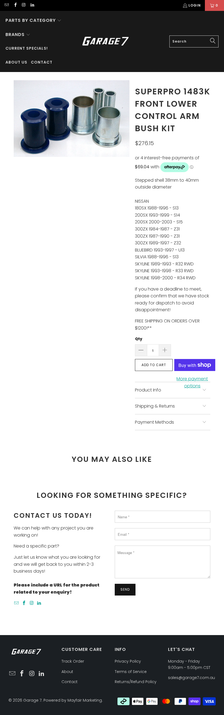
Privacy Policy (128, 661)
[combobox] (194, 41)
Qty (138, 339)
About (67, 671)
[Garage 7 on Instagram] (23, 5)
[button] (33, 21)
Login (194, 5)
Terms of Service (131, 671)
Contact (69, 681)
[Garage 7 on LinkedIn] (32, 5)
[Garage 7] (106, 41)
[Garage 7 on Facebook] (15, 5)
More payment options (192, 382)
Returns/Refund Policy (136, 681)
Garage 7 (32, 700)
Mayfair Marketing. (85, 700)
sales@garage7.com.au (191, 677)
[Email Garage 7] (6, 5)
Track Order (72, 661)
